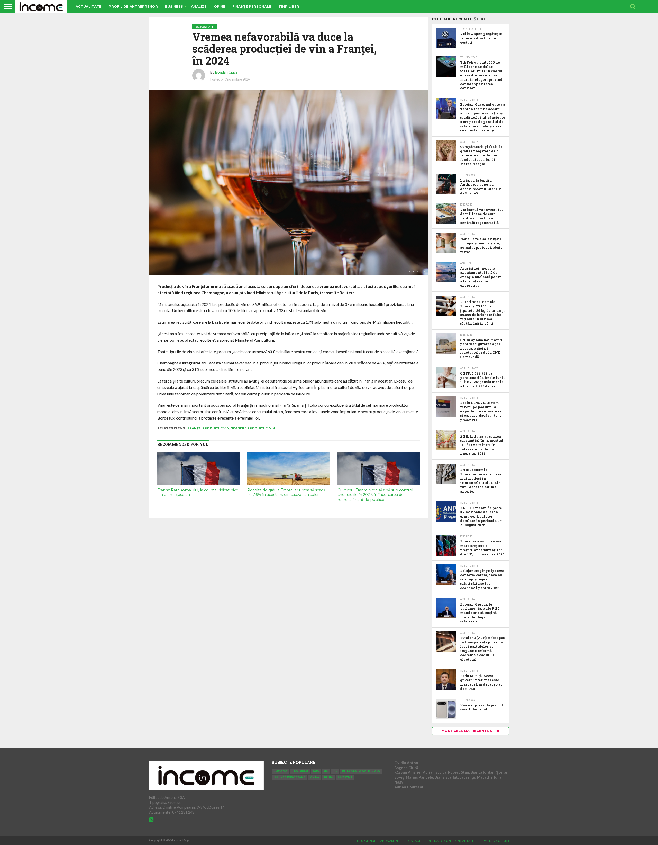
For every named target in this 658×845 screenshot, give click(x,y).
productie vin (215, 428)
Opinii (219, 6)
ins (335, 771)
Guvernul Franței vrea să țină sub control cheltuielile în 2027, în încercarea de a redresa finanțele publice (375, 495)
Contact (414, 841)
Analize (199, 6)
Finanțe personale (251, 6)
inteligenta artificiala (361, 771)
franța (194, 428)
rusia (328, 777)
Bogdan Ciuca (226, 72)
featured (300, 771)
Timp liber (288, 6)
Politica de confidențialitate (450, 841)
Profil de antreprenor (133, 6)
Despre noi (366, 841)
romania (280, 771)
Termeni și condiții (494, 841)
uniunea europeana (289, 777)
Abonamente (390, 841)
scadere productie (249, 428)
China (314, 777)
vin (272, 428)
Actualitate (89, 6)
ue (326, 771)
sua (316, 771)
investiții (345, 777)
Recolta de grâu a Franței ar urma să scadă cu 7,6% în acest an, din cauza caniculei (286, 492)
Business (174, 6)
